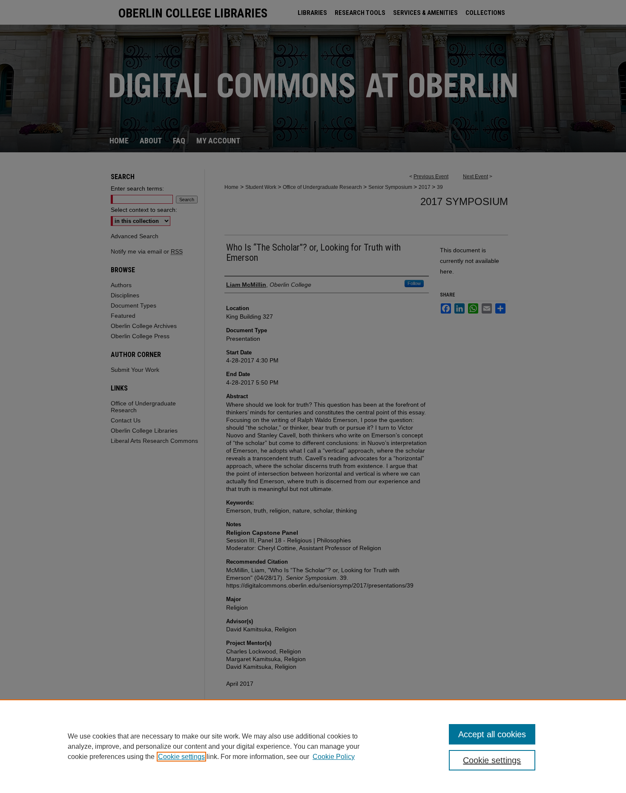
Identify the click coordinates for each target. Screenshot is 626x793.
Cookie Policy (334, 756)
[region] (313, 746)
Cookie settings (181, 756)
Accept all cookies (492, 734)
